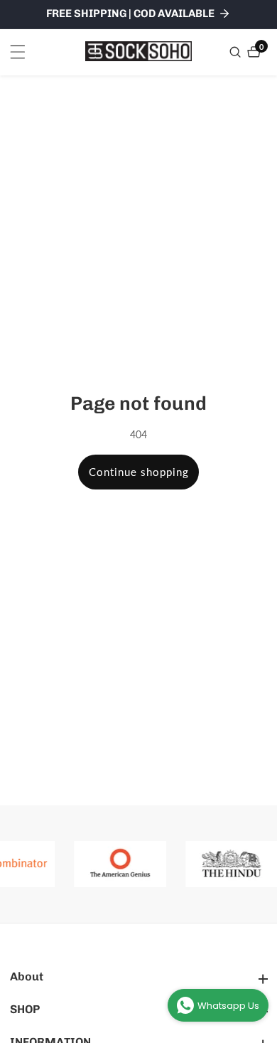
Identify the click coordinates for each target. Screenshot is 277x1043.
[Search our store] (236, 52)
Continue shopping (139, 471)
